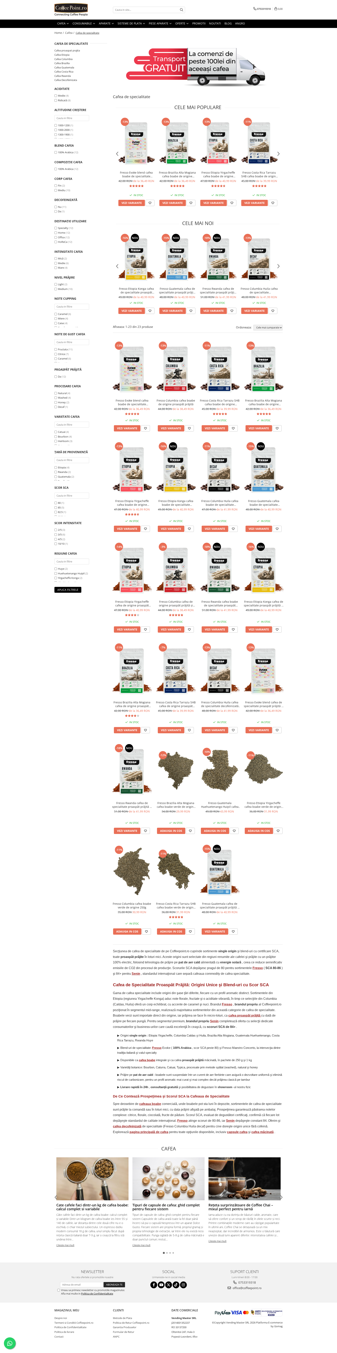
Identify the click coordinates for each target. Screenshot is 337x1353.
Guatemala (64, 476)
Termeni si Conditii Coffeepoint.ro (73, 1322)
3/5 (60, 534)
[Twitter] (168, 1284)
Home (61, 232)
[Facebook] (153, 1284)
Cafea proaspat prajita (67, 50)
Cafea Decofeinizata (65, 80)
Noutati (215, 23)
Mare (61, 267)
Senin (136, 973)
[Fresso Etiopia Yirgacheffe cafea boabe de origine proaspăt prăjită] (218, 143)
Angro (240, 23)
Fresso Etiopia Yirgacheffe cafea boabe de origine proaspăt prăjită (218, 174)
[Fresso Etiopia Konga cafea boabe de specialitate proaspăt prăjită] (176, 469)
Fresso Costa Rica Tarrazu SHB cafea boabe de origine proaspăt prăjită (259, 174)
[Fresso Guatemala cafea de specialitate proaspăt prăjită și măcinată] (177, 259)
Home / (59, 33)
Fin (59, 185)
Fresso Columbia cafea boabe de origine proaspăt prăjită (176, 402)
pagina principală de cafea (148, 1132)
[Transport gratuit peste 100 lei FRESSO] (198, 66)
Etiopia (62, 467)
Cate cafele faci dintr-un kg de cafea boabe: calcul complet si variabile (92, 1207)
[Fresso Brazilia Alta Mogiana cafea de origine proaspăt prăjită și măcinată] (132, 670)
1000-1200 (64, 125)
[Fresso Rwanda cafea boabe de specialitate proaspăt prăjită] (220, 570)
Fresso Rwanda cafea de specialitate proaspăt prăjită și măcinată (218, 290)
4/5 (60, 539)
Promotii (199, 23)
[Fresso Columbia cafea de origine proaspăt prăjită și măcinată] (176, 570)
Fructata (63, 349)
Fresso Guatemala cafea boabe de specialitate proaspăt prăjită (263, 503)
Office (61, 237)
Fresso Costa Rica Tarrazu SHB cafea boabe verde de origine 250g (176, 905)
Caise (61, 323)
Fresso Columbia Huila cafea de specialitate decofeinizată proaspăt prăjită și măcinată (259, 290)
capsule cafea (237, 1132)
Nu (59, 207)
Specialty (63, 228)
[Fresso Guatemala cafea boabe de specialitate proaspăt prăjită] (264, 469)
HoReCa (62, 242)
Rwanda (62, 472)
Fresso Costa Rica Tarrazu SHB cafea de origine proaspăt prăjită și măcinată (176, 704)
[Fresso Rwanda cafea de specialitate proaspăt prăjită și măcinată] (218, 259)
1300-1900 (64, 134)
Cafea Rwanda (62, 76)
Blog (228, 23)
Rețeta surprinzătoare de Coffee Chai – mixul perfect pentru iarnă (240, 1207)
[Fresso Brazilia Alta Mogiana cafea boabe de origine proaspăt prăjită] (177, 143)
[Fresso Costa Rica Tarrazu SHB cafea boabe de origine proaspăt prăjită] (259, 143)
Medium (63, 289)
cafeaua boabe (150, 1104)
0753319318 (247, 1282)
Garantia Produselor (124, 1327)
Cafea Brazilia (62, 63)
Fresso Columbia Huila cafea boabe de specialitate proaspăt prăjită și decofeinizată (219, 503)
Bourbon (63, 436)
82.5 (60, 512)
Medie (61, 95)
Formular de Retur (123, 1332)
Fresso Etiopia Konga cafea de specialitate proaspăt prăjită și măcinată (136, 290)
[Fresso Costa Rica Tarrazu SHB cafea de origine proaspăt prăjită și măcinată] (176, 670)
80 (59, 503)
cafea (244, 1015)
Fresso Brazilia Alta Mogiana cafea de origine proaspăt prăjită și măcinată (132, 704)
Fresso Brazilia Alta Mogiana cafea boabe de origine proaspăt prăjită (177, 174)
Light (61, 284)
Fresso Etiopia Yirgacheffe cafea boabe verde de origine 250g (264, 805)
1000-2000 (64, 130)
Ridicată (62, 100)
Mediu (61, 190)
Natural (62, 393)
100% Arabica (65, 152)
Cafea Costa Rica (63, 71)
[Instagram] (183, 1284)
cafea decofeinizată (127, 1126)
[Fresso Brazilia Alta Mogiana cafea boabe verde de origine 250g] (176, 771)
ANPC (116, 1336)
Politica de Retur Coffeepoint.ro (131, 1322)
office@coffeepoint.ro (247, 1288)
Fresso (258, 968)
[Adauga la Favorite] (149, 203)
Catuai (61, 432)
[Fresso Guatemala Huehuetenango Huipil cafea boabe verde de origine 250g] (220, 771)
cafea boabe (147, 1060)
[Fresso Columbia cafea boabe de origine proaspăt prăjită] (176, 369)
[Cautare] (181, 10)
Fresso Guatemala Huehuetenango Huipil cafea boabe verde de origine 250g (220, 805)
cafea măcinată (262, 1132)
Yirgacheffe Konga (68, 578)
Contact (59, 1336)
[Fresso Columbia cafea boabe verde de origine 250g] (132, 872)
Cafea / (70, 33)
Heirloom (63, 441)
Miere (61, 318)
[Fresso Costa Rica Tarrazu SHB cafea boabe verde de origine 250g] (176, 872)
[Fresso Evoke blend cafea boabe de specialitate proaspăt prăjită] (136, 143)
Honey (62, 402)
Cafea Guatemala (64, 67)
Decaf (61, 407)
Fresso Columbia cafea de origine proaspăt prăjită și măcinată (176, 603)
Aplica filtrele (67, 590)
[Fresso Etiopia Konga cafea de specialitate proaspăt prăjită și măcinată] (136, 259)
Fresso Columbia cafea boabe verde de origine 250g (132, 905)
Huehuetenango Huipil (71, 573)
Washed (62, 397)
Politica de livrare (64, 1332)
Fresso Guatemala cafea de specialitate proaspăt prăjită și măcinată (177, 290)
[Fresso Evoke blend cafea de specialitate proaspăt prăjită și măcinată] (264, 670)
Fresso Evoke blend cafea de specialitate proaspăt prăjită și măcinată (264, 704)
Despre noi (60, 1318)
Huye (61, 568)
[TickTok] (176, 1284)
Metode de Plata (122, 1318)
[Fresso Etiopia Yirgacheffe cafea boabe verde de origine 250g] (264, 771)
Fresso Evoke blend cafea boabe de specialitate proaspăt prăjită (136, 174)
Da (59, 211)
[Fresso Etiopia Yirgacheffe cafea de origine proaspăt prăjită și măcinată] (132, 570)
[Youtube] (161, 1284)
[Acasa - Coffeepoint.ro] (73, 10)
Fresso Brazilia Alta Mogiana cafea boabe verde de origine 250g (176, 805)
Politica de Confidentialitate (97, 1293)
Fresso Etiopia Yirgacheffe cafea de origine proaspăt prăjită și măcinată (132, 603)
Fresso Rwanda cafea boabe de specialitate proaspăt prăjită (219, 603)
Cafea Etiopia (61, 54)
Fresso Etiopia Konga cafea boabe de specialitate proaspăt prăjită (175, 503)
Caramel (62, 314)
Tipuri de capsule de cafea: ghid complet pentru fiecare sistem (166, 1207)
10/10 (61, 543)
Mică (60, 258)
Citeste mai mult (65, 1245)
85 (59, 507)
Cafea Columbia (63, 59)
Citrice (61, 354)
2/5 (60, 530)
